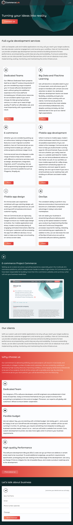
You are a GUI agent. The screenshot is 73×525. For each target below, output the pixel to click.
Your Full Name (9, 496)
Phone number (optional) (12, 506)
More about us (9, 472)
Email (5, 501)
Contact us (9, 22)
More (9, 119)
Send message (11, 518)
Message (7, 512)
